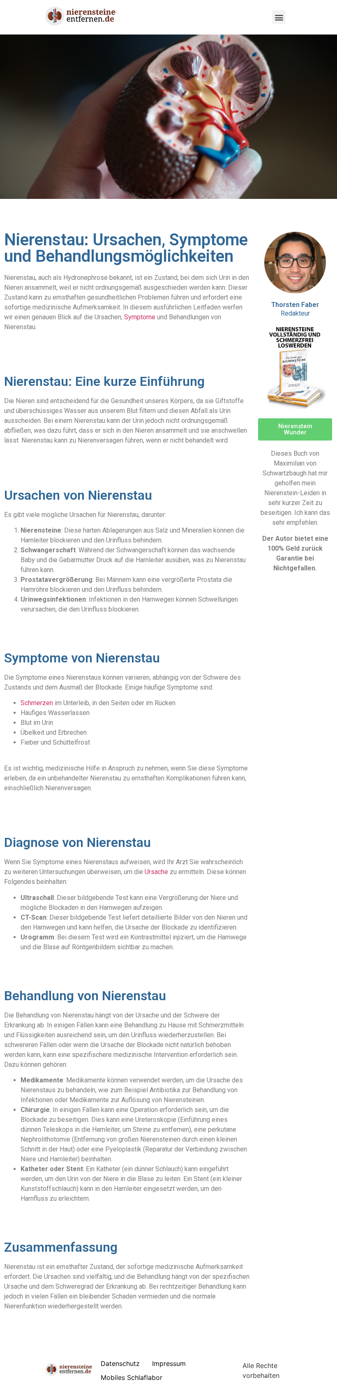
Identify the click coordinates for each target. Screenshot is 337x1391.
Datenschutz (120, 1363)
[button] (279, 17)
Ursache (156, 872)
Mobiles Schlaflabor (131, 1377)
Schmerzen (37, 703)
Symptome (139, 317)
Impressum (169, 1363)
